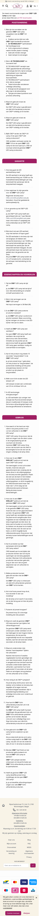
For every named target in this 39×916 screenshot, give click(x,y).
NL (35, 6)
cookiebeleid (7, 908)
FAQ (29, 844)
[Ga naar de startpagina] (16, 6)
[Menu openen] (3, 5)
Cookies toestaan (13, 913)
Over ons (11, 840)
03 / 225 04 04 (21, 810)
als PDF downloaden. (24, 18)
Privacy (29, 857)
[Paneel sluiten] (36, 897)
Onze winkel (11, 847)
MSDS (29, 847)
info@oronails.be (20, 815)
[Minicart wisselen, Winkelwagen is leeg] (31, 6)
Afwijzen (26, 913)
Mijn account (11, 844)
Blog (29, 840)
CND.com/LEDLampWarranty (16, 198)
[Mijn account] (27, 6)
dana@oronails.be (20, 818)
